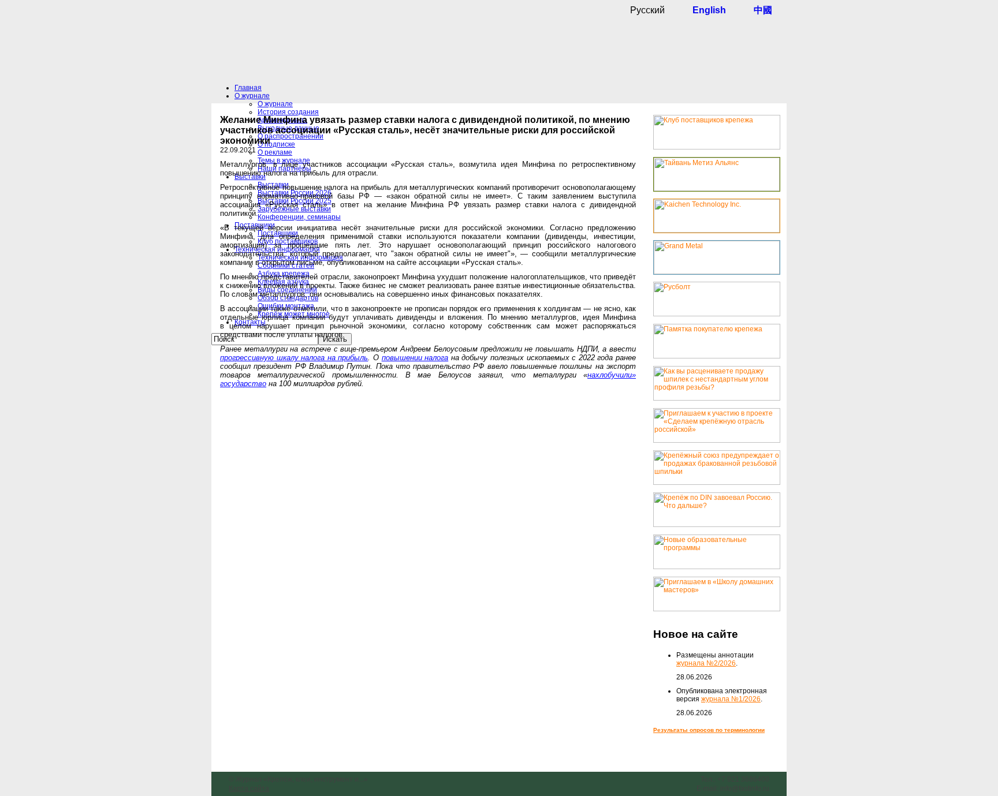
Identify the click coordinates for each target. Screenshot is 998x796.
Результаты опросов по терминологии (709, 730)
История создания (288, 112)
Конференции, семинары (299, 217)
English (709, 10)
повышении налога (415, 357)
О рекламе (275, 152)
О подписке (276, 144)
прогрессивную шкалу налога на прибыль (294, 357)
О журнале (252, 96)
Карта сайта (249, 788)
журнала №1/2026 (731, 699)
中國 (763, 10)
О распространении (290, 136)
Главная (248, 88)
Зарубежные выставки (294, 209)
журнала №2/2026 (706, 663)
